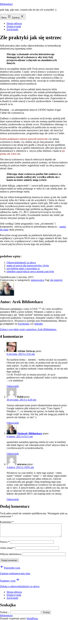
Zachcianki (12, 29)
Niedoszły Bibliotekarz (29, 433)
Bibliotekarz (6, 4)
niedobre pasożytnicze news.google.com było (30, 271)
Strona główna (14, 23)
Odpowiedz (13, 386)
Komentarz (7, 522)
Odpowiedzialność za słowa (21, 262)
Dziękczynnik (14, 26)
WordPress (32, 618)
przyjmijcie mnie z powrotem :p (23, 268)
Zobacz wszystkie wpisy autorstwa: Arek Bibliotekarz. (28, 329)
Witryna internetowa (10, 554)
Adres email (7, 548)
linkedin (38, 323)
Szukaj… (5, 612)
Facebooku (23, 323)
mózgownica (37, 280)
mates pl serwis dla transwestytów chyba (28, 265)
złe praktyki (56, 280)
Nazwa (4, 541)
